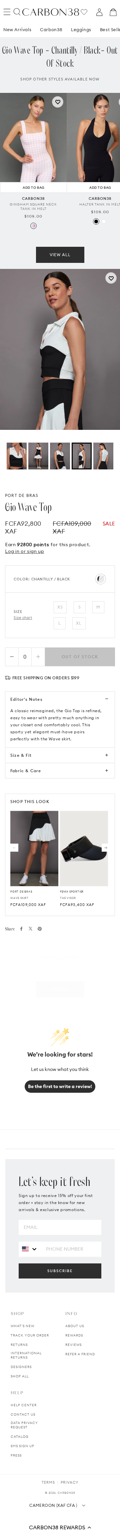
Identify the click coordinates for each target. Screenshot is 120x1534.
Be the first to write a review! (60, 1086)
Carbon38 (51, 29)
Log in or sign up (24, 551)
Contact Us (23, 1414)
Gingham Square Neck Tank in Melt (33, 206)
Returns (19, 1345)
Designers (21, 1367)
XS (60, 607)
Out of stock (80, 656)
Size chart (23, 617)
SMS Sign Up (22, 1446)
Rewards (74, 1335)
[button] (60, 1527)
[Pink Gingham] (33, 226)
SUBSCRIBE (60, 1270)
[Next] (106, 848)
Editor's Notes (26, 699)
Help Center (24, 1405)
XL (79, 623)
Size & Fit (21, 755)
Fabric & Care (25, 770)
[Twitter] (30, 928)
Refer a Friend (80, 1354)
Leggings (81, 29)
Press (16, 1455)
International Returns (26, 1355)
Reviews (73, 1345)
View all (60, 254)
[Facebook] (21, 929)
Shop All (20, 1376)
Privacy (69, 1482)
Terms (48, 1482)
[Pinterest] (40, 929)
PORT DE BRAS (21, 495)
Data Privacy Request (24, 1425)
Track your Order (30, 1335)
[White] (104, 221)
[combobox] (30, 1249)
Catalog (20, 1436)
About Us (74, 1326)
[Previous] (14, 848)
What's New (22, 1326)
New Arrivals (17, 29)
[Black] (96, 221)
